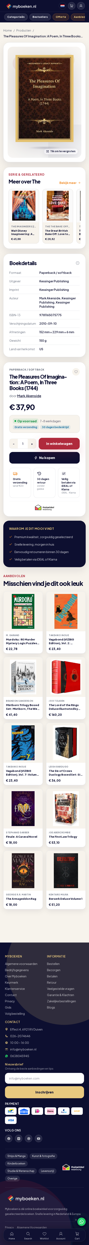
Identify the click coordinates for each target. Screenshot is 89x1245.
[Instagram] (18, 1138)
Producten (23, 30)
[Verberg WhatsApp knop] (74, 1221)
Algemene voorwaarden (21, 964)
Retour (52, 982)
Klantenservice (15, 988)
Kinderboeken (16, 1163)
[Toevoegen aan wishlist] (76, 372)
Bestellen (53, 964)
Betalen (52, 976)
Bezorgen (53, 970)
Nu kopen (47, 457)
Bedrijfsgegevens (17, 970)
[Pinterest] (28, 1138)
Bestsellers (40, 16)
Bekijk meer (68, 183)
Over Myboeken (15, 976)
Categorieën (16, 16)
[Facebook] (8, 1138)
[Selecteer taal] (62, 6)
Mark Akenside (29, 396)
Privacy (10, 1001)
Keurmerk (11, 982)
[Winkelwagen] (71, 6)
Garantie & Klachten (60, 995)
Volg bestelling (15, 1013)
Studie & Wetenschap (20, 1171)
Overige (12, 1178)
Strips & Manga (16, 1156)
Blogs (51, 1007)
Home (7, 30)
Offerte (61, 16)
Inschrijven (44, 1092)
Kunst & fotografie (43, 1156)
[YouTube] (38, 1138)
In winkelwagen (59, 443)
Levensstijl (47, 1171)
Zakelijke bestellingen (61, 1001)
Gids (8, 1007)
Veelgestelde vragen (60, 988)
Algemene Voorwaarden (32, 1227)
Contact (11, 995)
